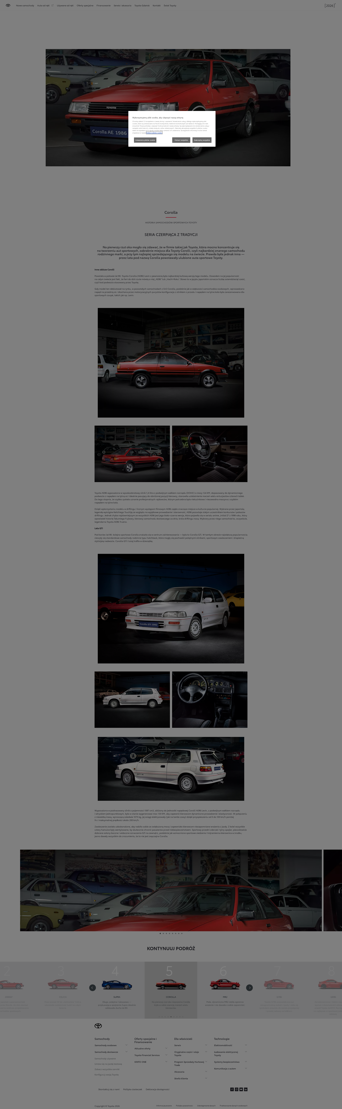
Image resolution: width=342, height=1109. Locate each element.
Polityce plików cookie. (154, 133)
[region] (172, 129)
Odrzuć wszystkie (181, 140)
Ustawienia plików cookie (145, 140)
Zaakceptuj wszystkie (202, 140)
